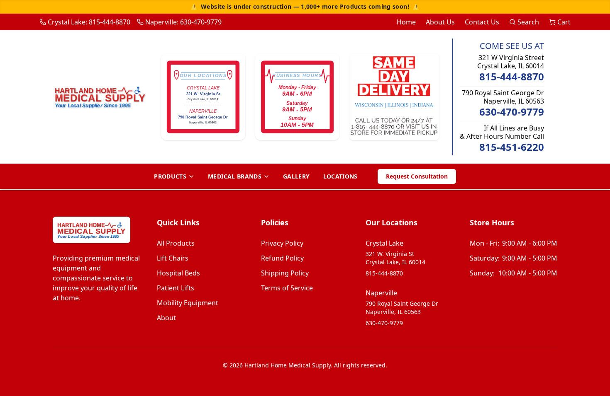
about (166, 317)
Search (528, 22)
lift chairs (172, 258)
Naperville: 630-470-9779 (183, 22)
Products (170, 176)
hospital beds (178, 273)
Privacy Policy (282, 243)
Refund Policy (282, 258)
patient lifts (175, 287)
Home (406, 22)
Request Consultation (417, 176)
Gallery (296, 176)
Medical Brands (234, 176)
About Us (440, 22)
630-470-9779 (511, 111)
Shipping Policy (285, 273)
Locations (340, 176)
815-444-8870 (511, 76)
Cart (564, 22)
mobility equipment (187, 302)
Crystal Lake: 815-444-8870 (89, 22)
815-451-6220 (511, 147)
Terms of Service (287, 287)
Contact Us (482, 22)
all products (176, 243)
